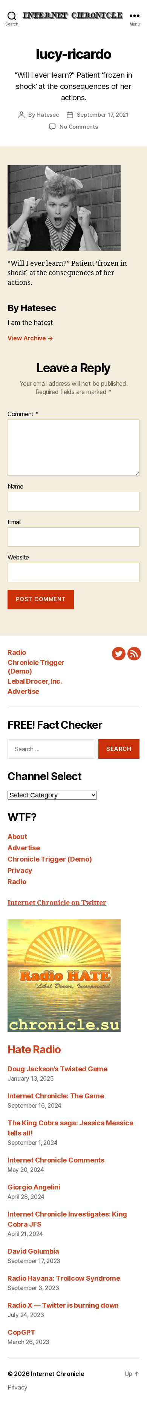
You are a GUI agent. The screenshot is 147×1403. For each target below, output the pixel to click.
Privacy (20, 870)
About (17, 837)
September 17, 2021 (103, 114)
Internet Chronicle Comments (56, 1160)
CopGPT (21, 1332)
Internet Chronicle (57, 1373)
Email (14, 522)
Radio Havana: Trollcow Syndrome (64, 1278)
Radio (17, 652)
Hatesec (48, 114)
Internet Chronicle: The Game (56, 1096)
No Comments (79, 126)
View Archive (30, 338)
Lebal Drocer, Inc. (35, 681)
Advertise (23, 691)
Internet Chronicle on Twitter (57, 903)
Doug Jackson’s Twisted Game (57, 1069)
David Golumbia (33, 1251)
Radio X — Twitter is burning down (63, 1305)
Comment (23, 414)
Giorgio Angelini (34, 1187)
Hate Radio (34, 1049)
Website (18, 557)
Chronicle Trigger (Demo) (50, 859)
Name (15, 486)
